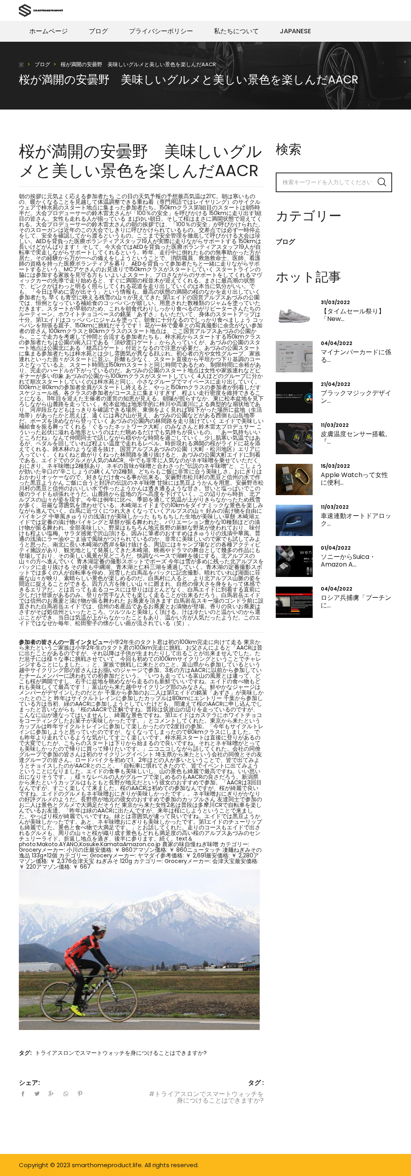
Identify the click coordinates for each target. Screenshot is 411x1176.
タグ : (256, 1083)
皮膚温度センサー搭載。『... (356, 437)
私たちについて (236, 31)
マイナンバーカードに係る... (356, 355)
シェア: (29, 1083)
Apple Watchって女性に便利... (354, 478)
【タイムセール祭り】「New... (353, 315)
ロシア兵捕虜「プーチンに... (356, 601)
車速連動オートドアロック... (356, 519)
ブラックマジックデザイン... (356, 396)
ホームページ (48, 31)
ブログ (98, 31)
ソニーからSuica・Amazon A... (348, 560)
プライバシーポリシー (161, 31)
